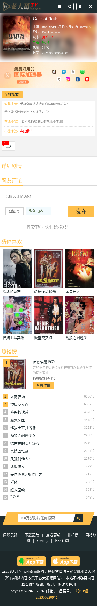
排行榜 (73, 535)
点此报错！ (27, 131)
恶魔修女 (17, 467)
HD (8, 146)
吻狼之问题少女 (23, 436)
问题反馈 (11, 535)
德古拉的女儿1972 (24, 443)
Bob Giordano (51, 32)
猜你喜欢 (11, 242)
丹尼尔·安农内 (68, 27)
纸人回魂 (17, 490)
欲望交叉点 (19, 405)
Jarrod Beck (87, 27)
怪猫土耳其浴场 (23, 428)
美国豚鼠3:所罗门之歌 (26, 475)
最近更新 (53, 535)
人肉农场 (17, 397)
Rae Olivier (49, 27)
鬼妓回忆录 (19, 451)
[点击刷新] (38, 211)
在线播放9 (12, 95)
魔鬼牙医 (17, 420)
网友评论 (11, 181)
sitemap (42, 541)
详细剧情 (11, 166)
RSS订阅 (62, 541)
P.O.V (14, 497)
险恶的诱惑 (19, 412)
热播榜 (9, 351)
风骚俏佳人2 (20, 459)
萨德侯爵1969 (44, 362)
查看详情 (43, 385)
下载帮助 (32, 535)
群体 (14, 482)
